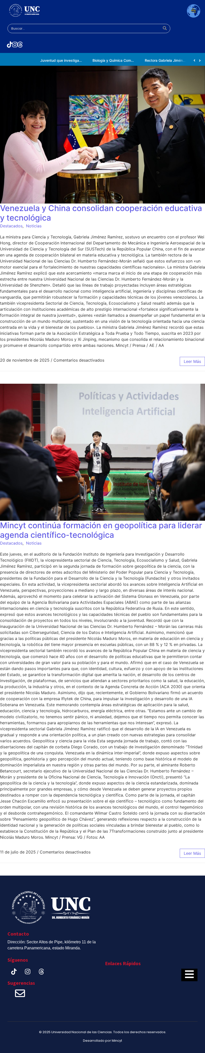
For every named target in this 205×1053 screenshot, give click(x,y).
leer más (192, 361)
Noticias (34, 225)
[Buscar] (165, 28)
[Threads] (20, 44)
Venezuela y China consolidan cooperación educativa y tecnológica (101, 213)
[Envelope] (20, 993)
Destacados (11, 225)
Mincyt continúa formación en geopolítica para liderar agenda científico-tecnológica (101, 530)
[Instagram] (14, 44)
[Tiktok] (9, 44)
